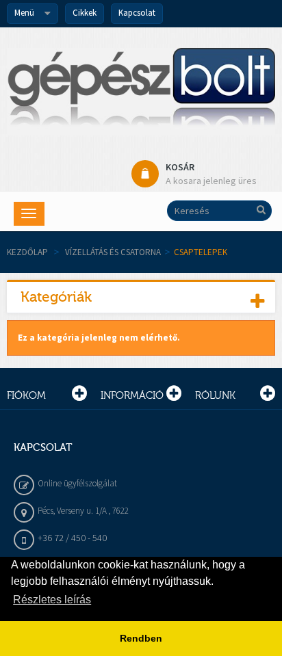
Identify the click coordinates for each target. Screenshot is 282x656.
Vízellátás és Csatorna (113, 252)
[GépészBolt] (141, 91)
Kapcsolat (136, 12)
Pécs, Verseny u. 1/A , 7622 (83, 510)
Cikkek (85, 12)
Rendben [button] (141, 638)
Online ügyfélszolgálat (77, 483)
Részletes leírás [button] (52, 599)
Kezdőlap (27, 252)
